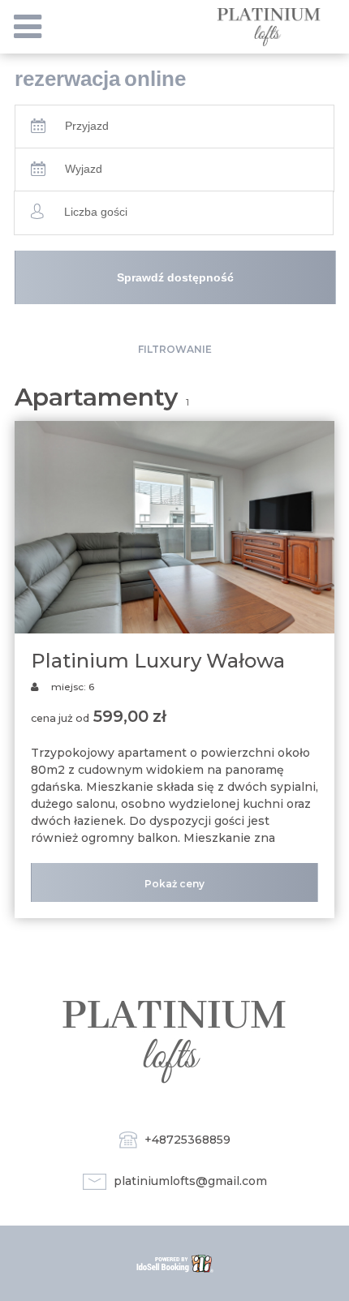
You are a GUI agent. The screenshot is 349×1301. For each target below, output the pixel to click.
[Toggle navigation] (27, 26)
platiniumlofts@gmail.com (190, 1181)
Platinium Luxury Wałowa (158, 660)
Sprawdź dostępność (175, 277)
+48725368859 (187, 1139)
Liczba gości (95, 211)
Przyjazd (87, 125)
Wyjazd (83, 168)
